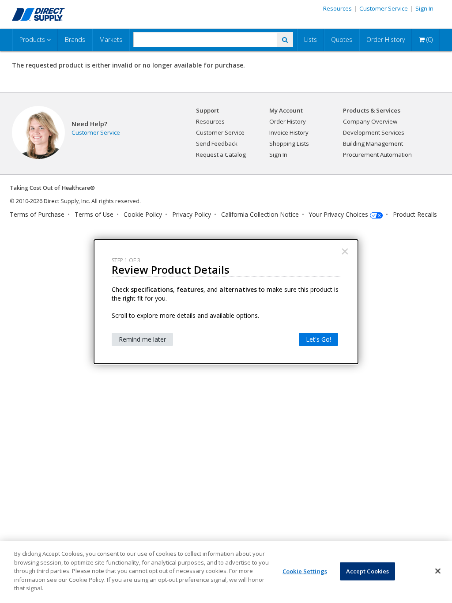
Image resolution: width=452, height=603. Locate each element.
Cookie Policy (143, 214)
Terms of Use (94, 214)
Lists (310, 39)
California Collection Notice (260, 214)
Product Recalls (415, 214)
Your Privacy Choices (338, 214)
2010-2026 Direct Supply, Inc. (53, 201)
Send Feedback (216, 143)
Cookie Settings (304, 571)
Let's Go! (318, 339)
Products (33, 39)
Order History (385, 39)
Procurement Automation (377, 154)
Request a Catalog (221, 154)
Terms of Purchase (37, 214)
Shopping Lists (289, 143)
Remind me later (142, 339)
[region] (226, 572)
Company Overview (370, 121)
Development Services (373, 132)
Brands (75, 39)
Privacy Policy (191, 214)
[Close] (438, 570)
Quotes (341, 39)
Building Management (373, 143)
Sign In (424, 8)
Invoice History (289, 132)
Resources (337, 8)
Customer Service (383, 8)
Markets (110, 39)
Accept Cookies (367, 571)
